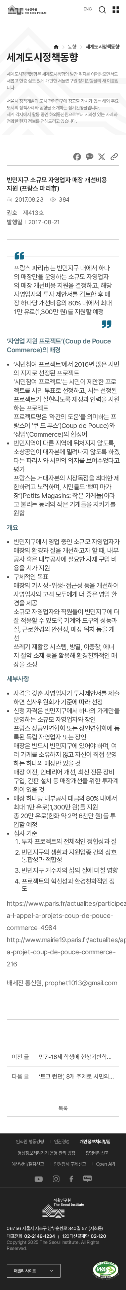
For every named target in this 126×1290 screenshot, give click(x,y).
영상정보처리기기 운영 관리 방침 (46, 1153)
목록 (63, 1108)
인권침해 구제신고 (70, 1164)
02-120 (98, 1236)
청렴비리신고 (97, 1153)
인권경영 (62, 1141)
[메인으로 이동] (55, 47)
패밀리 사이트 (25, 1271)
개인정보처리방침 (95, 1141)
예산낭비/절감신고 (27, 1164)
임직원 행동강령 (30, 1141)
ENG (88, 8)
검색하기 (102, 9)
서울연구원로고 (27, 10)
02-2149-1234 (39, 1235)
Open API (105, 1164)
